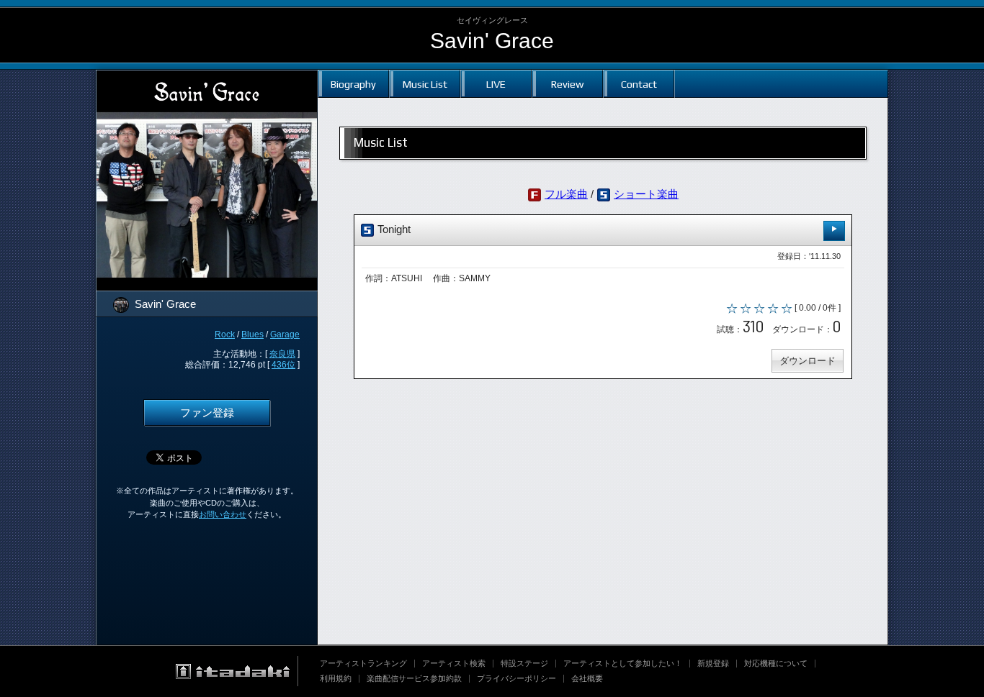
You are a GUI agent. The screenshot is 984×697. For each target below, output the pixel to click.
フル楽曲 (566, 194)
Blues (252, 334)
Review (567, 84)
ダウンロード (807, 360)
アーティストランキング (363, 663)
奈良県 (282, 354)
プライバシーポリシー (516, 678)
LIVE (496, 84)
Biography (353, 84)
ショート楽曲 (646, 194)
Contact (639, 84)
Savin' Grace (492, 41)
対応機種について (776, 663)
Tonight (393, 229)
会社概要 (587, 678)
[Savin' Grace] (207, 79)
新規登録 (713, 663)
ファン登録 (207, 413)
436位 (283, 365)
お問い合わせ (222, 514)
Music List (425, 84)
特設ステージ (524, 663)
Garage (285, 334)
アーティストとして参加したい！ (622, 663)
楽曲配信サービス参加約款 (414, 678)
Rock (225, 334)
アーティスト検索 (454, 663)
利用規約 (336, 678)
